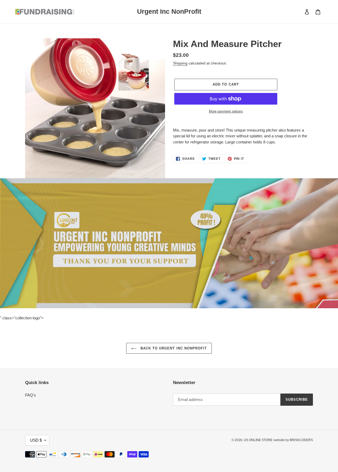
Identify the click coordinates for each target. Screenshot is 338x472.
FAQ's (30, 395)
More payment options (226, 111)
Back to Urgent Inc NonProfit (173, 348)
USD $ (36, 440)
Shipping (180, 63)
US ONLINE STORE (258, 440)
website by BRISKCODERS (293, 440)
